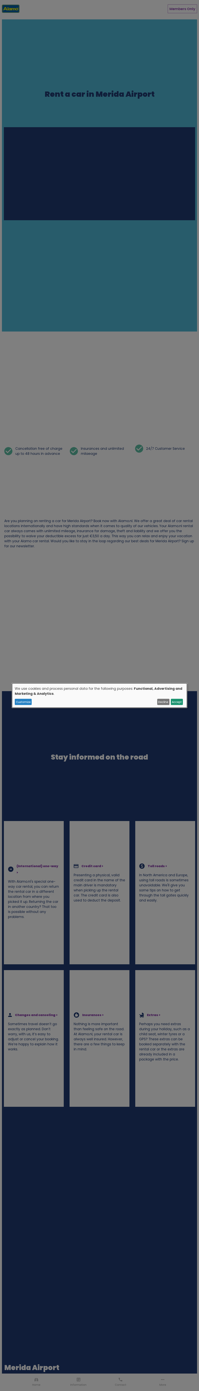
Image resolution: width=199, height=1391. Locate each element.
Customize (23, 702)
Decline (163, 702)
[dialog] (99, 695)
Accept (177, 702)
